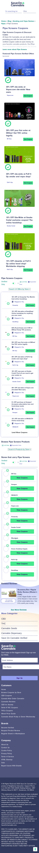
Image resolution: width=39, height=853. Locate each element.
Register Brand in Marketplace (13, 734)
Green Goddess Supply (19, 549)
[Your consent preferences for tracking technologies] (35, 849)
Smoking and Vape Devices (23, 21)
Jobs (3, 763)
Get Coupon (28, 96)
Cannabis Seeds (9, 628)
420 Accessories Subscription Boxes (9, 601)
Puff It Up (10, 182)
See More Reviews (19, 610)
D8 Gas (9, 139)
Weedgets (14, 538)
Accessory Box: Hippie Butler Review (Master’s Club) (27, 592)
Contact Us (5, 748)
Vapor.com (10, 95)
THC (3, 623)
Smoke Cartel (11, 226)
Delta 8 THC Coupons (9, 708)
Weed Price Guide (8, 714)
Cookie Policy (6, 750)
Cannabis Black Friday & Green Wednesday (18, 717)
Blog (9, 21)
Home (3, 21)
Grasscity (15, 305)
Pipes (3, 24)
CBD (3, 619)
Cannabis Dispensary (11, 633)
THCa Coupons (7, 711)
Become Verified (7, 728)
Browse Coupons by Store (11, 692)
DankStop (15, 322)
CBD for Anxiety (7, 705)
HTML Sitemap (6, 760)
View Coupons (22, 478)
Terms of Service (7, 757)
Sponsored (6, 56)
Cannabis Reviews (8, 702)
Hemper (14, 412)
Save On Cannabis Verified (14, 638)
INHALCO (15, 427)
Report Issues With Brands (11, 766)
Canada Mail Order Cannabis (12, 699)
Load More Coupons (19, 432)
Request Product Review (10, 731)
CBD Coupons (6, 696)
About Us (4, 745)
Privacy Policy (6, 754)
